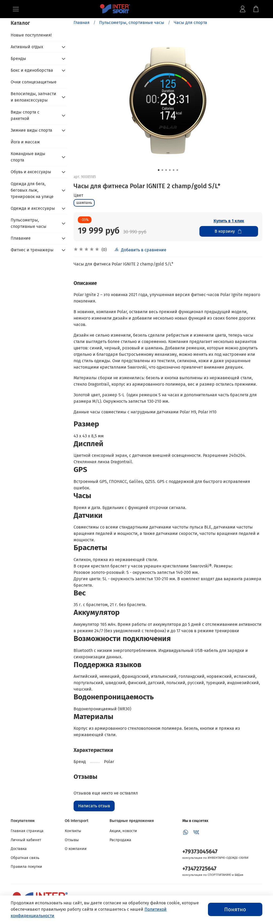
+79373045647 (200, 851)
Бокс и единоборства (32, 70)
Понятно (235, 909)
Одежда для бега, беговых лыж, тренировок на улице (32, 190)
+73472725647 (199, 868)
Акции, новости (123, 831)
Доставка (19, 849)
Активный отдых (27, 46)
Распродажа (120, 840)
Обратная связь (25, 858)
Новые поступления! (31, 35)
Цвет (78, 195)
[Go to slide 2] (162, 170)
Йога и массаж (25, 141)
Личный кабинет (26, 840)
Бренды (18, 58)
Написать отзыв (94, 805)
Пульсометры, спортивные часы (131, 22)
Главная (82, 22)
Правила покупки (26, 866)
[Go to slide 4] (170, 170)
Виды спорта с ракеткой (25, 115)
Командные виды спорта (28, 157)
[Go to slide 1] (158, 170)
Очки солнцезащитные (34, 81)
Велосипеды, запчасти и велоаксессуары (33, 97)
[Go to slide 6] (177, 170)
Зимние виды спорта (31, 130)
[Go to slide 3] (166, 170)
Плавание (21, 238)
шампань (84, 202)
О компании (76, 849)
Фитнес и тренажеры (32, 249)
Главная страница (27, 831)
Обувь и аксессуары (31, 171)
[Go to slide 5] (173, 170)
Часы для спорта (190, 22)
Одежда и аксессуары (33, 208)
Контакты (73, 831)
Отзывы (72, 840)
